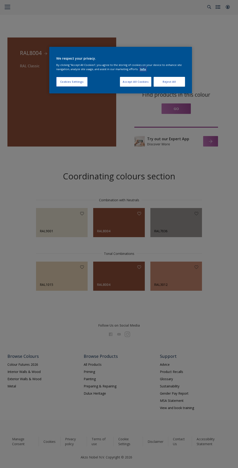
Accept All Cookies (136, 81)
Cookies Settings (72, 81)
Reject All (169, 81)
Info (143, 69)
